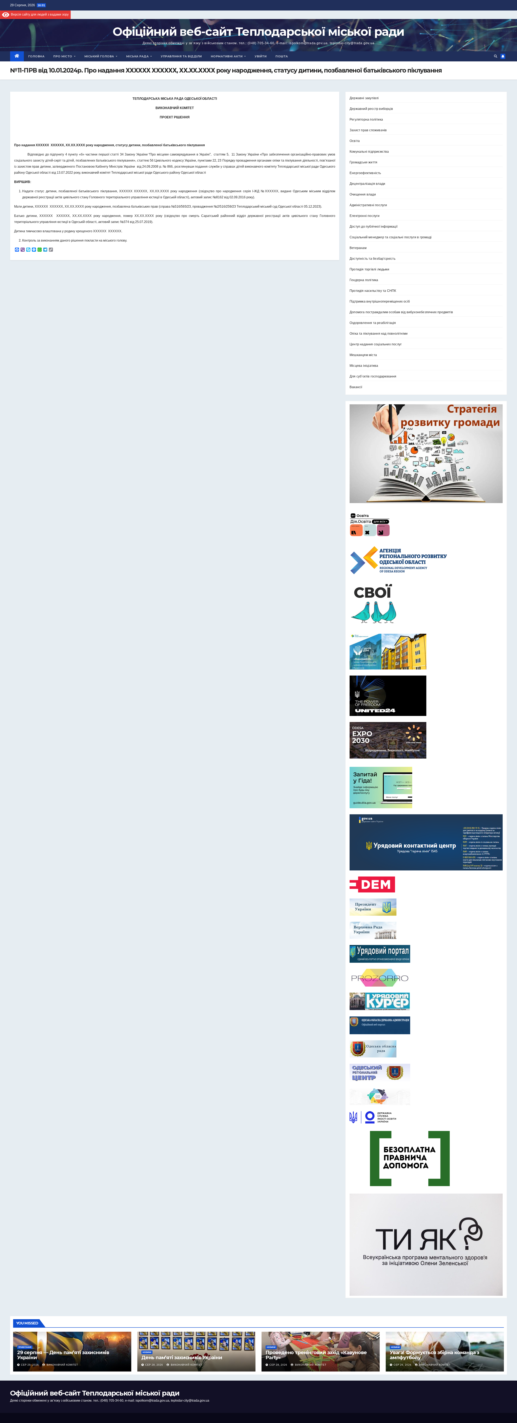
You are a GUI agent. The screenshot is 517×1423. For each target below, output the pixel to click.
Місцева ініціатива (364, 365)
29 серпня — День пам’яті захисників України (63, 1354)
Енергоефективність (365, 173)
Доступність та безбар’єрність (372, 258)
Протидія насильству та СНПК (373, 290)
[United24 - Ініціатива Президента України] (426, 696)
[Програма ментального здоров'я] (426, 1245)
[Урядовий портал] (426, 954)
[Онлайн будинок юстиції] (426, 1096)
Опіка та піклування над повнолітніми (379, 333)
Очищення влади (363, 194)
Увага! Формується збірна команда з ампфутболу (434, 1354)
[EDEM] (426, 884)
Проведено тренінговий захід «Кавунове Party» (316, 1354)
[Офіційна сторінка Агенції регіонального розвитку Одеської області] (426, 560)
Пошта (281, 56)
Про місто (63, 56)
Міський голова (99, 56)
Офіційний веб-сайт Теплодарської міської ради (258, 31)
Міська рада (138, 56)
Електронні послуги (365, 216)
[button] (495, 56)
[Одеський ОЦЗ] (426, 1072)
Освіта (355, 141)
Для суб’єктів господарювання (373, 376)
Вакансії (356, 387)
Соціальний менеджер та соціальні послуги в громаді (391, 237)
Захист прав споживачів (368, 130)
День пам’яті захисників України (181, 1357)
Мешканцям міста (363, 355)
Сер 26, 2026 (402, 1364)
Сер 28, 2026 (154, 1364)
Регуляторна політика (366, 119)
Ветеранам (358, 248)
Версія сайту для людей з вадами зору (39, 14)
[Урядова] (426, 842)
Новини (147, 1352)
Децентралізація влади (367, 183)
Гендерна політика (364, 280)
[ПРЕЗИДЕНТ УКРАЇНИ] (426, 907)
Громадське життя (363, 162)
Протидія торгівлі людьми (369, 269)
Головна (36, 56)
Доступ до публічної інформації (373, 226)
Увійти (261, 56)
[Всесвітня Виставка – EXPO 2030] (426, 740)
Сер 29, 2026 (30, 1364)
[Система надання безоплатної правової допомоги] (426, 1159)
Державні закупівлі (364, 98)
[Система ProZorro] (426, 978)
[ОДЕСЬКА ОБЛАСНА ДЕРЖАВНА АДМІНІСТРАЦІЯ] (426, 1025)
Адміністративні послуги (368, 205)
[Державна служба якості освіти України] (426, 1117)
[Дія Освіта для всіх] (426, 524)
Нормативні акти (227, 56)
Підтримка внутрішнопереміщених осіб (380, 301)
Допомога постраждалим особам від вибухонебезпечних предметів (401, 312)
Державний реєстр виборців (371, 108)
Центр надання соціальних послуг (376, 344)
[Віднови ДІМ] (426, 651)
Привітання (24, 1347)
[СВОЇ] (426, 604)
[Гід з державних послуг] (426, 786)
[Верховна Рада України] (426, 930)
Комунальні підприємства (369, 151)
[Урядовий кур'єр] (426, 1001)
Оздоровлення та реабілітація (373, 323)
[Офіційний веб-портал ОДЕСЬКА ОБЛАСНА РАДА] (426, 1048)
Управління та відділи (181, 56)
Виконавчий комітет (62, 1364)
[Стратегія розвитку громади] (426, 453)
